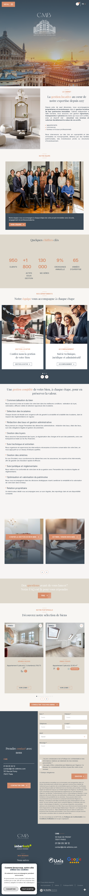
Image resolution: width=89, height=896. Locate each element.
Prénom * (68, 714)
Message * (43, 743)
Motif (41, 733)
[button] (46, 377)
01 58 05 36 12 (9, 766)
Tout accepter (27, 889)
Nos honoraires (45, 885)
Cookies (80, 885)
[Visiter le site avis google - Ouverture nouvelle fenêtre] (74, 860)
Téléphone (43, 723)
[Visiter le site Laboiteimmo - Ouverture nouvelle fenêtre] (48, 890)
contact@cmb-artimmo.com (14, 769)
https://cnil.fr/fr (59, 800)
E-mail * (67, 723)
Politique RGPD (68, 885)
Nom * (42, 714)
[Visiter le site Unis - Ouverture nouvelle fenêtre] (56, 861)
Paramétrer (11, 889)
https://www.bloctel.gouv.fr (63, 809)
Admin (57, 885)
